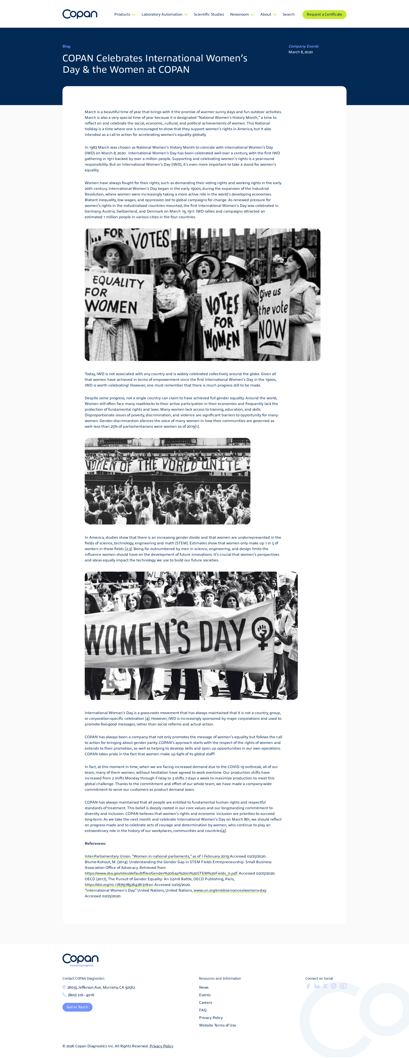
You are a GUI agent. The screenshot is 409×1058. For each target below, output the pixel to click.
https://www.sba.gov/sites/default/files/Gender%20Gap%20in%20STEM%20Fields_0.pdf (161, 873)
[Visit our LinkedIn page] (317, 987)
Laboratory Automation (162, 14)
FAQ (203, 1009)
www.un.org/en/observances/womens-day (230, 890)
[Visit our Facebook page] (308, 987)
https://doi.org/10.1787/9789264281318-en (119, 884)
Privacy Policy (211, 1017)
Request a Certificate (324, 14)
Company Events (304, 46)
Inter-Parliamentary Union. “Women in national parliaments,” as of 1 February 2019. (157, 856)
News (204, 987)
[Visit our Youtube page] (343, 986)
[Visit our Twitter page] (325, 986)
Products (122, 14)
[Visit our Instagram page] (333, 987)
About (265, 14)
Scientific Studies (209, 14)
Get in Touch (77, 1006)
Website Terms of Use (217, 1024)
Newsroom (239, 14)
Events (205, 994)
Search (289, 14)
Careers (205, 1002)
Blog (66, 46)
